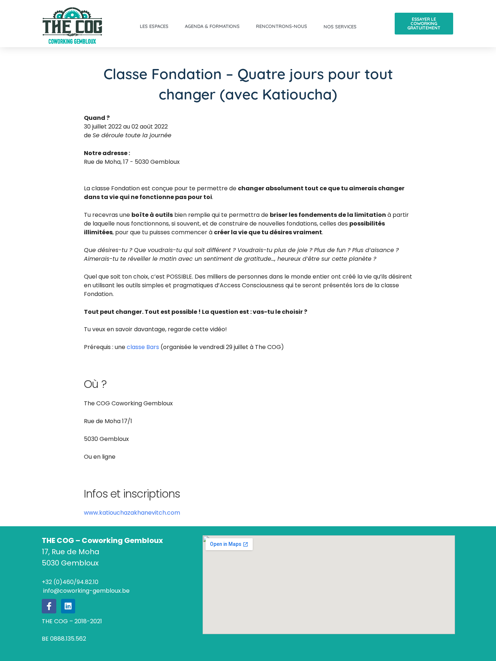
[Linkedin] (68, 606)
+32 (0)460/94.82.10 (70, 582)
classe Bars (143, 347)
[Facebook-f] (49, 606)
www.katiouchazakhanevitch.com (132, 512)
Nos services (340, 26)
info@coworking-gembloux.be (86, 591)
